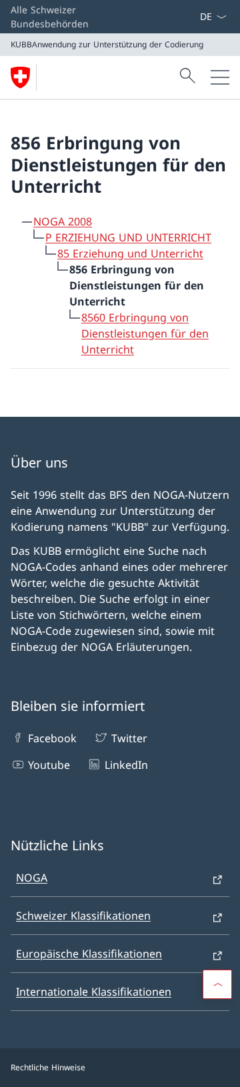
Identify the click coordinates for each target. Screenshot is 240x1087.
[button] (217, 984)
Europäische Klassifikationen (89, 953)
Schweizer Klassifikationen (83, 915)
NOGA (31, 877)
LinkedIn (126, 765)
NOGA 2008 (62, 221)
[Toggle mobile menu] (220, 77)
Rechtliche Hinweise (48, 1067)
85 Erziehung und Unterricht (130, 253)
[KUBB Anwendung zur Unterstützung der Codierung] (26, 77)
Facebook (52, 738)
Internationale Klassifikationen (93, 991)
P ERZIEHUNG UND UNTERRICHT (128, 237)
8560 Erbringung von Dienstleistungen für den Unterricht (145, 333)
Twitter (129, 738)
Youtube (49, 765)
